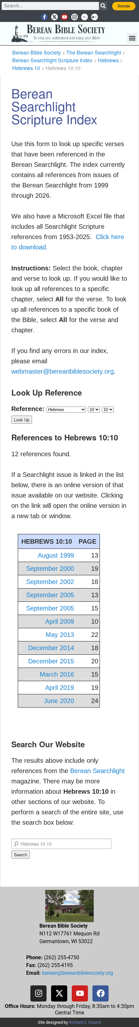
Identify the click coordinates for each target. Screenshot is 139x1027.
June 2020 (59, 700)
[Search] (103, 6)
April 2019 (59, 687)
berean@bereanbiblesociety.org (77, 973)
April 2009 (59, 621)
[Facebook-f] (44, 17)
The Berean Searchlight (93, 52)
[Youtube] (64, 17)
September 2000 (50, 568)
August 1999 (56, 555)
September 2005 (50, 595)
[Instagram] (74, 17)
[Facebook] (100, 993)
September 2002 (50, 581)
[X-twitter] (54, 17)
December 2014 (51, 647)
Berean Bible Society (36, 52)
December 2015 (51, 661)
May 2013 (60, 634)
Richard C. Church (85, 1022)
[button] (132, 38)
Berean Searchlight (97, 770)
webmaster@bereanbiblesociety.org (62, 371)
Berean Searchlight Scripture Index (52, 60)
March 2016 (57, 674)
